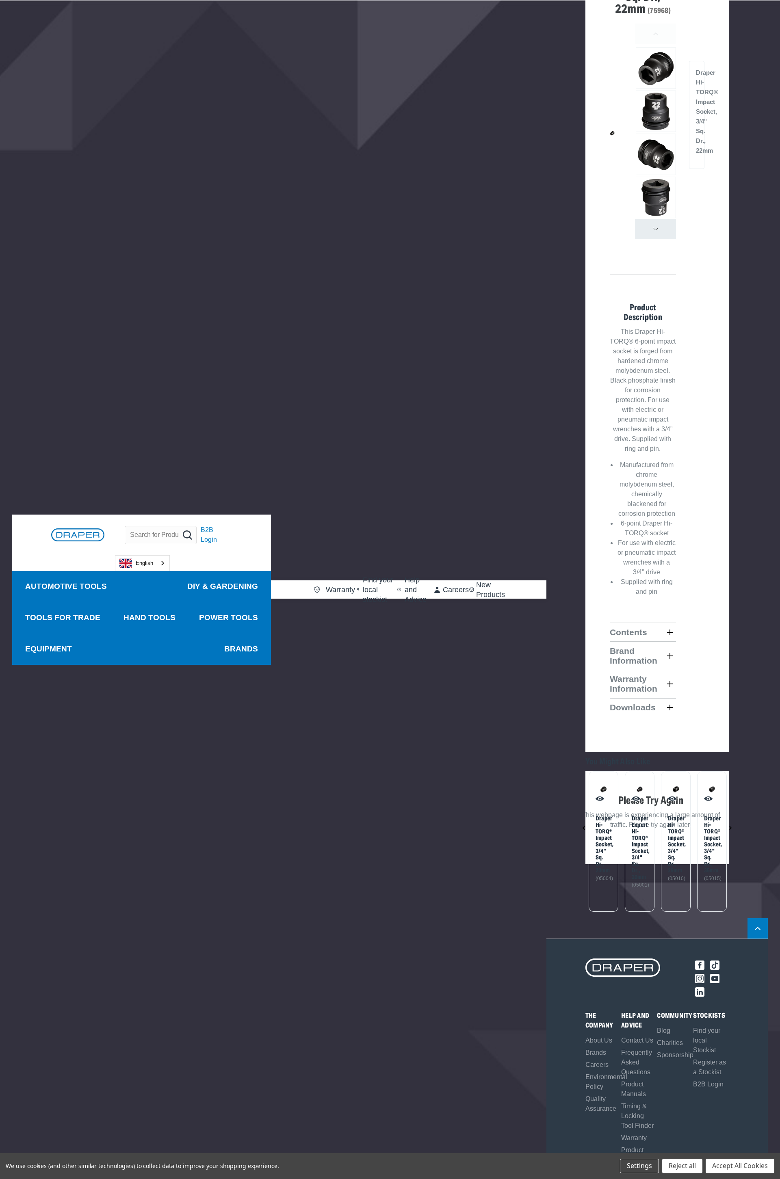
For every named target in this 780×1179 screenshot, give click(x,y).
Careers (597, 1064)
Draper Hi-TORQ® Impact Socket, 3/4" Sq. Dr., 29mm (673, 844)
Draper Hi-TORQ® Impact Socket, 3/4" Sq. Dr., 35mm (709, 844)
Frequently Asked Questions (636, 1062)
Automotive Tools (66, 586)
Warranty (634, 1137)
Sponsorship (675, 1054)
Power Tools (228, 617)
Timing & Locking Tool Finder (637, 1116)
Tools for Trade (62, 617)
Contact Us (637, 1040)
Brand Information (633, 655)
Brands (241, 648)
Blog (663, 1030)
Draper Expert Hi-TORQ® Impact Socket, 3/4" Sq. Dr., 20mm (637, 847)
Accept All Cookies (740, 1165)
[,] (603, 789)
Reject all (682, 1165)
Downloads (633, 707)
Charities (670, 1042)
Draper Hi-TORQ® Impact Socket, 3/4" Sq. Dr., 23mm (601, 844)
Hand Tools (150, 617)
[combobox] (142, 563)
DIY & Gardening (222, 586)
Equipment (48, 648)
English (144, 563)
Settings (639, 1165)
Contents (628, 632)
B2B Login (209, 534)
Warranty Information (633, 683)
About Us (598, 1040)
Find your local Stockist (706, 1040)
